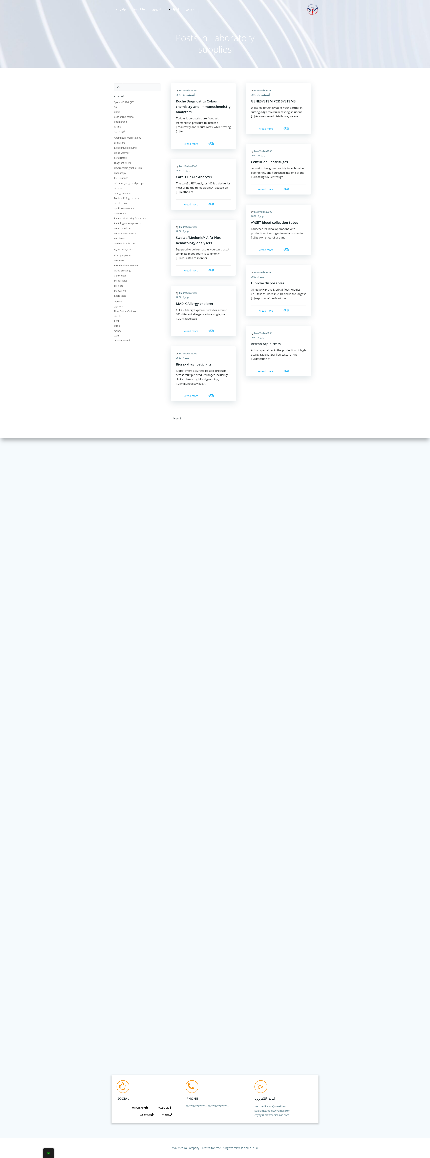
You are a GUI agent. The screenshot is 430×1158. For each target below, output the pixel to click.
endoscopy (120, 173)
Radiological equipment (126, 223)
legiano (118, 301)
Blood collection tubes (126, 265)
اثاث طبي (118, 306)
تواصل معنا (120, 9)
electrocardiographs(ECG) (128, 167)
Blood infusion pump (125, 147)
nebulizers (119, 203)
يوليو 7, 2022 (257, 276)
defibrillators (120, 157)
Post (116, 321)
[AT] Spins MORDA (124, 102)
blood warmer (121, 152)
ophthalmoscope (123, 208)
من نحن (190, 9)
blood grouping (122, 270)
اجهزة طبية (119, 131)
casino (117, 126)
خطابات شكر (139, 9)
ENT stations (121, 178)
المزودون (156, 9)
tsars (116, 335)
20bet (117, 112)
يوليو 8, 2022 (257, 216)
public (117, 325)
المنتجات (175, 9)
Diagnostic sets (122, 162)
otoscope (119, 213)
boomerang (120, 121)
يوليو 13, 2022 (258, 155)
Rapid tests (120, 295)
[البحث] (118, 87)
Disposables (120, 280)
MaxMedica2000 (188, 90)
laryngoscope (121, 193)
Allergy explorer (122, 255)
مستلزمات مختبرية (123, 249)
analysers (119, 260)
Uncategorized (122, 340)
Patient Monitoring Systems (129, 218)
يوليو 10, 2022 (183, 170)
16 (115, 107)
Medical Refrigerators (125, 198)
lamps (117, 188)
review (117, 330)
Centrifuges (120, 275)
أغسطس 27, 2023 (260, 94)
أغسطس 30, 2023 (185, 94)
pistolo (117, 316)
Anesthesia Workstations (127, 137)
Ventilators (120, 238)
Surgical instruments (125, 233)
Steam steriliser (122, 228)
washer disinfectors (124, 243)
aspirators (119, 142)
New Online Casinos (125, 311)
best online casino (124, 116)
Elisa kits (118, 285)
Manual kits (120, 290)
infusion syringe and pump (128, 183)
